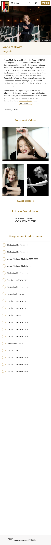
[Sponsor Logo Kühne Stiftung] (32, 540)
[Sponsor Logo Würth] (24, 540)
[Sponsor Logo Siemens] (17, 540)
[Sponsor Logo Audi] (10, 539)
